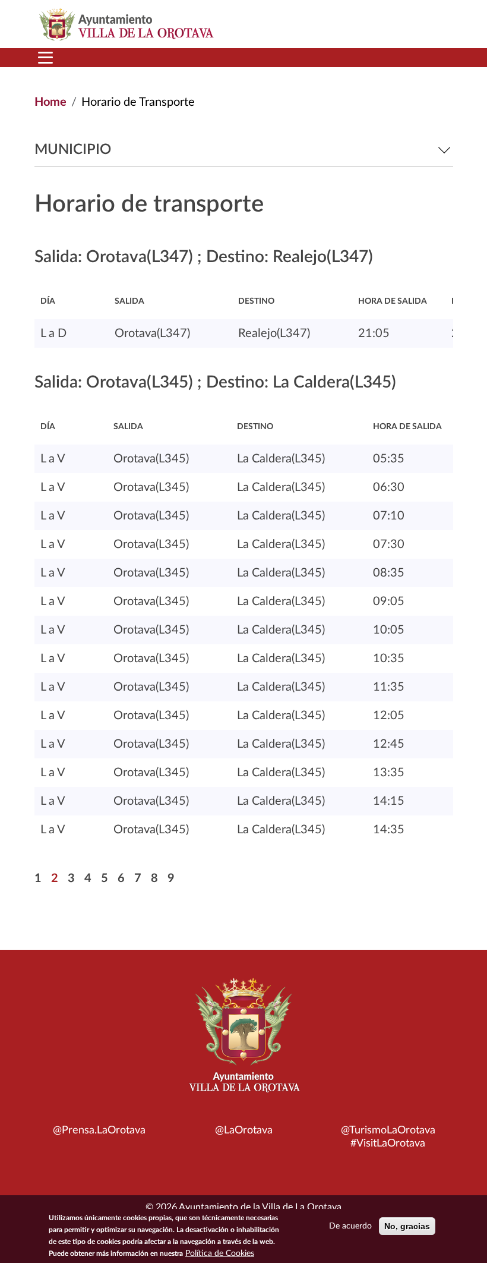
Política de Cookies (219, 1253)
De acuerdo (350, 1226)
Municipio (72, 150)
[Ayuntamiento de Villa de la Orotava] (243, 1042)
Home (50, 102)
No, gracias (407, 1226)
